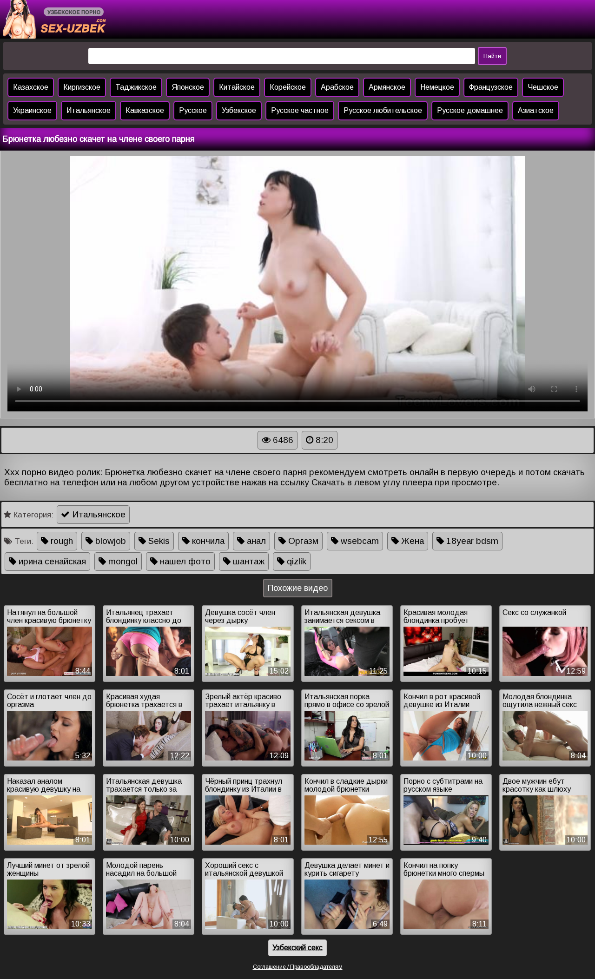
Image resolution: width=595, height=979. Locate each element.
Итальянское (88, 110)
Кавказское (145, 110)
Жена (411, 541)
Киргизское (81, 87)
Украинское (32, 110)
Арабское (337, 87)
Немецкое (437, 87)
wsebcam (358, 541)
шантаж (247, 561)
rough (60, 541)
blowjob (109, 541)
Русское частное (300, 110)
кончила (207, 541)
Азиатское (536, 110)
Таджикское (136, 87)
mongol (122, 561)
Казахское (30, 87)
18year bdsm (471, 541)
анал (255, 541)
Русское (193, 110)
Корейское (288, 87)
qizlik (295, 561)
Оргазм (302, 541)
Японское (188, 87)
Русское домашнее (470, 110)
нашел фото (184, 561)
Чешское (543, 87)
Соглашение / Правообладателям (298, 967)
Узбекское (239, 110)
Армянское (387, 87)
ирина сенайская (51, 561)
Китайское (237, 87)
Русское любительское (383, 110)
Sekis (158, 541)
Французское (491, 87)
